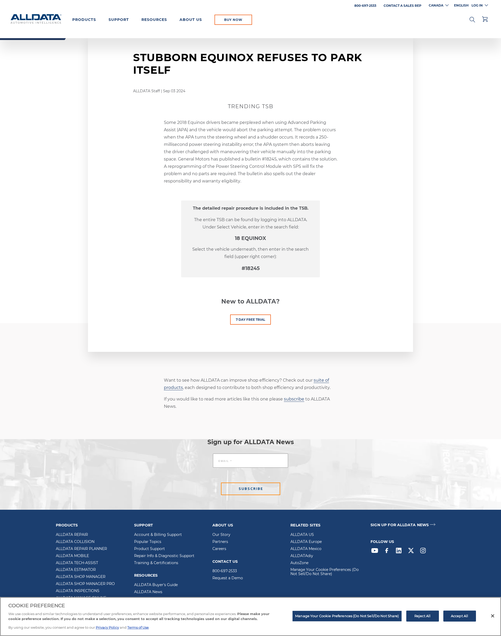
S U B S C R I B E (251, 489)
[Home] (36, 19)
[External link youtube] (376, 552)
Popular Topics (147, 542)
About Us (191, 19)
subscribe (294, 399)
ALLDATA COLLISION (75, 542)
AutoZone (299, 563)
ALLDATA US (302, 535)
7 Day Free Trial (250, 320)
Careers (219, 549)
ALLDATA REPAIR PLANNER (81, 549)
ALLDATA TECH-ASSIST (77, 563)
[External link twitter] (412, 552)
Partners (220, 542)
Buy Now (233, 20)
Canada (436, 5)
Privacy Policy (107, 627)
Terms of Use (138, 627)
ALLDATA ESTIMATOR (76, 570)
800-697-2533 (224, 571)
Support (119, 19)
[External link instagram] (424, 552)
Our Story (221, 535)
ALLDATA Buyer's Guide (156, 585)
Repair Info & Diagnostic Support (164, 556)
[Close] (492, 616)
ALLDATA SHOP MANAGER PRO (85, 584)
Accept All (459, 616)
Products (84, 19)
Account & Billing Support (158, 535)
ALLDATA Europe (306, 542)
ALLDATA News (148, 592)
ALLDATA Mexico (305, 549)
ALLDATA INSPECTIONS (77, 591)
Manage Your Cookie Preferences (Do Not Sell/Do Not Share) (324, 572)
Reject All (422, 616)
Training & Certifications (156, 563)
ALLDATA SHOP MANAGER (80, 577)
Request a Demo (227, 578)
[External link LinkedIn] (400, 552)
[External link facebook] (388, 552)
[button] (472, 19)
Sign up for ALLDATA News (400, 525)
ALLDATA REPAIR (72, 535)
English (461, 5)
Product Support (149, 549)
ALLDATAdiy (301, 556)
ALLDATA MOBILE (72, 556)
